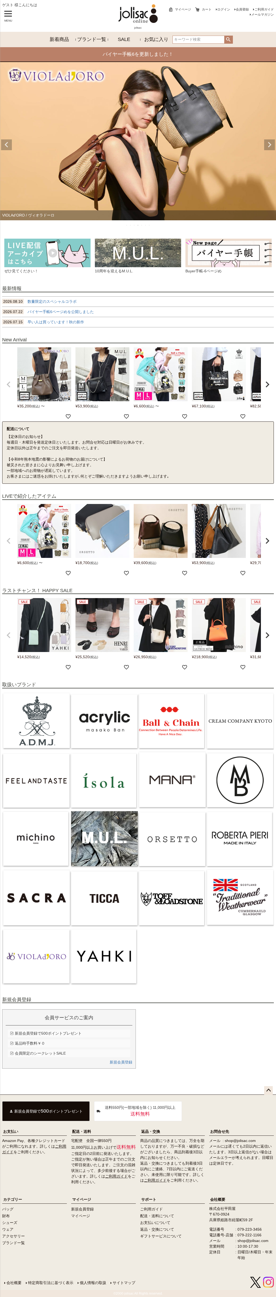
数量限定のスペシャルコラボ (40, 301)
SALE (124, 39)
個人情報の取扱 (93, 1283)
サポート (148, 1199)
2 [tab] (130, 225)
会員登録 (242, 9)
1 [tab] (127, 225)
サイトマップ (124, 1283)
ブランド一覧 (91, 39)
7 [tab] (149, 225)
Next (269, 144)
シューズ (9, 1222)
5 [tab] (142, 225)
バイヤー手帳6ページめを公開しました (48, 312)
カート (207, 9)
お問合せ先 (219, 1131)
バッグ (7, 1209)
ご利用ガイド (264, 9)
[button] (8, 384)
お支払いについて (155, 1222)
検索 (228, 39)
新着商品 (59, 39)
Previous (6, 144)
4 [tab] (138, 225)
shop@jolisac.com (240, 1140)
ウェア (7, 1229)
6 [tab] (145, 225)
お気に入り (156, 39)
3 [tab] (134, 225)
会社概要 (217, 1199)
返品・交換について (157, 1229)
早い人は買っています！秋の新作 (43, 322)
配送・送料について (157, 1216)
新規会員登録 (121, 1062)
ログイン (223, 9)
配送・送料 (81, 1131)
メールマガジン (262, 14)
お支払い (10, 1131)
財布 (6, 1216)
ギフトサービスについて (161, 1236)
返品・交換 (150, 1131)
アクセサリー (13, 1236)
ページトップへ (268, 1090)
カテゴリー (12, 1199)
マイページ (183, 9)
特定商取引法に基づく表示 (50, 1283)
